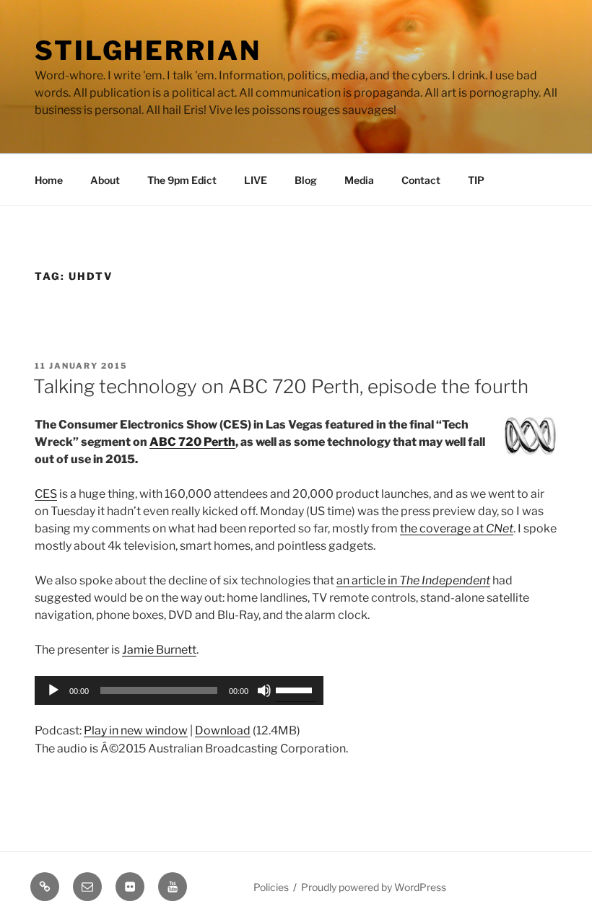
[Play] (53, 690)
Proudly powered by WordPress (373, 887)
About (105, 180)
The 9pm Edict (182, 180)
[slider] (296, 689)
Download (223, 730)
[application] (179, 690)
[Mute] (264, 690)
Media (359, 180)
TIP (476, 180)
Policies (271, 887)
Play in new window (136, 730)
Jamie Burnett (159, 650)
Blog (306, 180)
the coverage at (456, 528)
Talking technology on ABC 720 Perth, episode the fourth (280, 386)
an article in (413, 580)
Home (49, 180)
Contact (420, 180)
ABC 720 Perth (192, 442)
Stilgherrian (148, 50)
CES (46, 494)
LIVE (255, 180)
